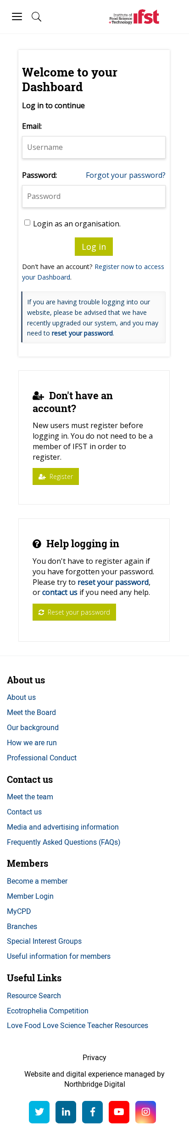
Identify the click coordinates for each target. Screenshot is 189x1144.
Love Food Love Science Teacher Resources (77, 1025)
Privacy (94, 1057)
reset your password (82, 333)
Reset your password (78, 612)
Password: (39, 175)
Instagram (145, 1112)
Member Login (30, 896)
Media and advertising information (63, 827)
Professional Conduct (42, 758)
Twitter (39, 1112)
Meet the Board (31, 712)
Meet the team (30, 797)
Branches (22, 926)
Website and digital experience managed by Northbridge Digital (94, 1079)
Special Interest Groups (44, 941)
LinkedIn (66, 1112)
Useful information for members (59, 956)
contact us (60, 592)
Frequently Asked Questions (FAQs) (64, 842)
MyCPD (19, 911)
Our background (33, 727)
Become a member (37, 881)
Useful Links (34, 978)
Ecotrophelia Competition (48, 1011)
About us (26, 680)
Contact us (30, 779)
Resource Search (34, 995)
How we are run (32, 742)
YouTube (119, 1112)
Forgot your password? (126, 175)
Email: (32, 126)
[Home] (134, 17)
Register (60, 476)
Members (27, 863)
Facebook (92, 1112)
